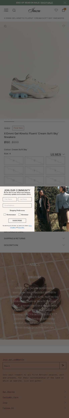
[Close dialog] (67, 188)
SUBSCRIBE (17, 220)
